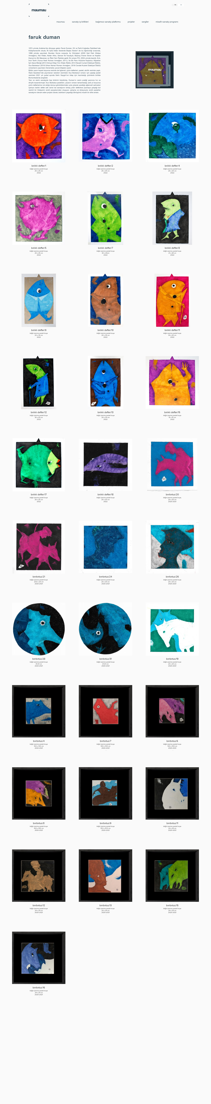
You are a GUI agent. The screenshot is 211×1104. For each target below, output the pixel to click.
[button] (62, 21)
